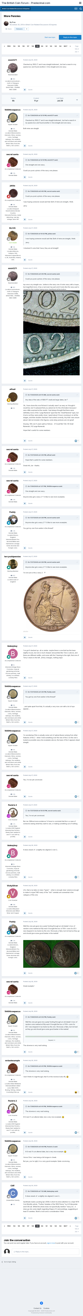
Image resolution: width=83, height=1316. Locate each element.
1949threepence (12, 110)
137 (28, 46)
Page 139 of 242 (77, 49)
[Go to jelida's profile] (13, 193)
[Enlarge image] (51, 312)
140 (42, 46)
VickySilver (12, 886)
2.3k (13, 531)
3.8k (13, 904)
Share (9, 29)
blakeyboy (12, 646)
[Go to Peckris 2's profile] (13, 813)
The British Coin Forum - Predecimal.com (26, 3)
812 (13, 408)
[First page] (4, 46)
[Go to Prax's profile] (6, 23)
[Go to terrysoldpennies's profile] (13, 564)
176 (13, 1204)
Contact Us (37, 1308)
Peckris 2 (12, 805)
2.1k (13, 1079)
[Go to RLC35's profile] (13, 236)
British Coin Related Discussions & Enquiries (41, 25)
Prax (14, 22)
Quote (30, 89)
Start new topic (50, 37)
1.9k (13, 204)
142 (51, 46)
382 (13, 79)
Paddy (12, 512)
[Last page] (70, 46)
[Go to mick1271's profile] (13, 68)
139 (37, 46)
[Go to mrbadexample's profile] (13, 1068)
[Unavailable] (51, 604)
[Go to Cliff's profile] (13, 1193)
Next (65, 46)
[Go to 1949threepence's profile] (13, 117)
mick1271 (12, 60)
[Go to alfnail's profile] (13, 397)
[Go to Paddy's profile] (13, 520)
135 (19, 46)
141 (46, 46)
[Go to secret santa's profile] (13, 162)
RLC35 (12, 228)
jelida (12, 186)
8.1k (13, 129)
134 (14, 46)
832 (13, 575)
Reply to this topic (70, 37)
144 (60, 46)
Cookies (46, 1308)
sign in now (51, 1243)
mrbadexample (12, 1060)
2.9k (13, 173)
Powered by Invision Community (41, 1313)
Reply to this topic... (22, 1252)
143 (55, 46)
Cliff (12, 1186)
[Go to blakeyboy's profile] (13, 654)
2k (14, 665)
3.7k (13, 824)
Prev (9, 46)
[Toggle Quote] (26, 115)
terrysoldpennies (12, 556)
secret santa (12, 154)
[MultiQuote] (24, 89)
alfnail (12, 389)
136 (23, 46)
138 (33, 46)
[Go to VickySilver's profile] (13, 893)
